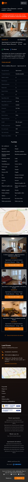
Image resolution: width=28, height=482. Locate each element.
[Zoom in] (26, 230)
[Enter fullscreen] (26, 209)
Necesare (7, 474)
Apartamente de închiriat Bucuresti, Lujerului (14, 445)
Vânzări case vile (14, 434)
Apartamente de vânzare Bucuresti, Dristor (14, 430)
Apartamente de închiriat (14, 441)
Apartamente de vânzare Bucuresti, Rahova (14, 427)
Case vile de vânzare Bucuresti (14, 436)
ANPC (3, 397)
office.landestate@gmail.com (12, 355)
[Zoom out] (26, 233)
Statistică (14, 474)
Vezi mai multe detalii (14, 265)
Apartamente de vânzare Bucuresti (14, 420)
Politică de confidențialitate (8, 401)
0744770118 (15, 352)
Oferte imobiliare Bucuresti (9, 65)
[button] (2, 28)
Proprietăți (4, 386)
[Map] (14, 221)
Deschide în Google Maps (11, 363)
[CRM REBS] (17, 464)
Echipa (3, 391)
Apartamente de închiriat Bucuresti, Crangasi (14, 447)
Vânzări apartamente (14, 418)
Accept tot (19, 478)
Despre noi (4, 389)
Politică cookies (5, 399)
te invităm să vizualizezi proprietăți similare (14, 16)
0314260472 (8, 352)
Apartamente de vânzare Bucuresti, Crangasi (14, 425)
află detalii (18, 471)
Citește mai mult (6, 62)
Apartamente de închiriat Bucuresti (14, 443)
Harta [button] (25, 35)
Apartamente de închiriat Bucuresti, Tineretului (14, 449)
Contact (4, 393)
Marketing (22, 474)
